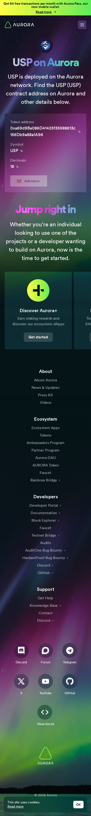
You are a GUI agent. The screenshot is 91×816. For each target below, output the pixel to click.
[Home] (19, 25)
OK (78, 804)
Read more (15, 806)
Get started (38, 337)
